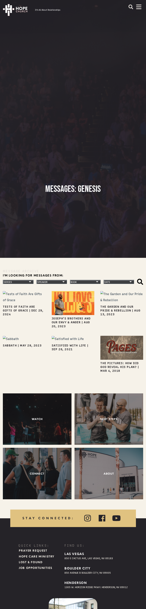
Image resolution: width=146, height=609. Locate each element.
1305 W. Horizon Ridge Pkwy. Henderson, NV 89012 (96, 587)
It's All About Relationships (47, 10)
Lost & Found (31, 562)
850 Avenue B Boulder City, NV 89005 (87, 572)
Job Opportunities (35, 568)
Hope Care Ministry (36, 556)
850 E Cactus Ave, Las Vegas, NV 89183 (88, 558)
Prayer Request (33, 550)
